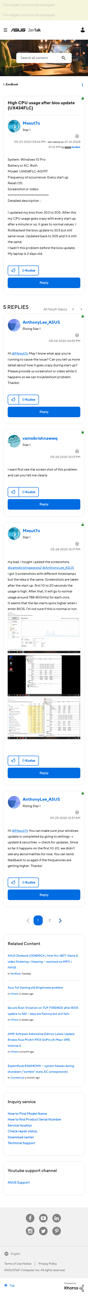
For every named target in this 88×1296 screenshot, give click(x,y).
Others (14, 993)
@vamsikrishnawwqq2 (25, 568)
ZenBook (12, 84)
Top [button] (12, 1286)
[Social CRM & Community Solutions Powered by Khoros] (74, 1287)
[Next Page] (60, 920)
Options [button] (82, 84)
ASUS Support (19, 1182)
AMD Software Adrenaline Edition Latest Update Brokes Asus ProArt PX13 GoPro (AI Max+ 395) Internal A (41, 1040)
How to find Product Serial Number (34, 1119)
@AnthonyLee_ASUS (58, 568)
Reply (44, 283)
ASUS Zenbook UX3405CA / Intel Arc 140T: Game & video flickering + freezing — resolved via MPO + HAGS (43, 962)
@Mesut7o (20, 353)
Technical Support (21, 1143)
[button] (13, 270)
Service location (20, 1125)
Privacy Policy (48, 1264)
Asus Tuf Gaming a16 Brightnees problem (35, 988)
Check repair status (22, 1131)
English (15, 1254)
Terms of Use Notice (17, 1264)
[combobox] (44, 58)
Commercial (17, 1077)
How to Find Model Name (27, 1114)
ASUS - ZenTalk (26, 30)
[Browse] (7, 30)
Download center (21, 1137)
